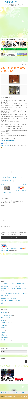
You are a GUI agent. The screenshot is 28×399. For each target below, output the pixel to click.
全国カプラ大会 (5, 295)
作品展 (9, 177)
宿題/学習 (3, 327)
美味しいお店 (4, 335)
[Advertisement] (14, 22)
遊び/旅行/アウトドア (6, 340)
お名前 (3, 220)
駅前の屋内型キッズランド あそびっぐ (10, 286)
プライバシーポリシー (6, 392)
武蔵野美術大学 (5, 180)
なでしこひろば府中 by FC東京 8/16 (10, 298)
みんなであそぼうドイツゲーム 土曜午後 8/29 (12, 283)
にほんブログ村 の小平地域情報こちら (10, 248)
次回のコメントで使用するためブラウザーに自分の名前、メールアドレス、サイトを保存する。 (14, 233)
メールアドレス (5, 226)
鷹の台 (11, 180)
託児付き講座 (4, 337)
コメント (4, 205)
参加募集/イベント (7, 172)
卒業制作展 (15, 177)
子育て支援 (3, 325)
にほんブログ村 (4, 250)
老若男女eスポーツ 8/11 (7, 303)
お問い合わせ (16, 392)
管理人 (22, 392)
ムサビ (4, 177)
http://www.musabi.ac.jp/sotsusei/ (8, 140)
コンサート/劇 (4, 312)
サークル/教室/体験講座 (6, 315)
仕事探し (3, 320)
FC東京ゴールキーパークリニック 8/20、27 (11, 300)
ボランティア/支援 (5, 317)
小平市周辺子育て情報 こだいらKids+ (13, 1)
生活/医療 (3, 332)
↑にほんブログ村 (5, 145)
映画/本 (2, 330)
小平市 (21, 177)
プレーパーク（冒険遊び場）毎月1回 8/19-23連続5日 (14, 293)
